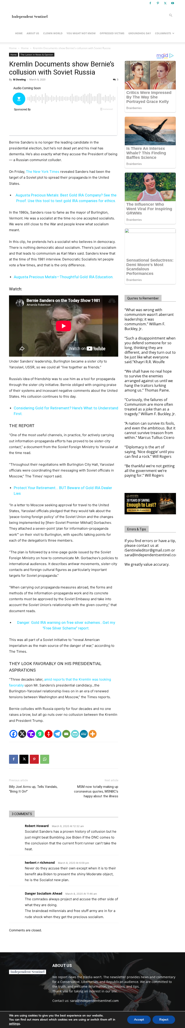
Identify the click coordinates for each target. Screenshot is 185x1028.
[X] (165, 3)
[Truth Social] (31, 734)
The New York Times (42, 171)
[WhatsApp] (44, 759)
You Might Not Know (81, 33)
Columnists (163, 33)
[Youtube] (172, 3)
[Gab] (40, 734)
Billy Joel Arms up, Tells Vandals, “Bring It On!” (33, 789)
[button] (170, 15)
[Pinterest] (157, 3)
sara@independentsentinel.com (94, 1000)
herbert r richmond (40, 862)
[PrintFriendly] (75, 734)
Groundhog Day (139, 33)
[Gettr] (49, 734)
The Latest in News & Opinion (37, 54)
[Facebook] (150, 3)
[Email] (66, 734)
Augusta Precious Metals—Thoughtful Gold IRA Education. (63, 277)
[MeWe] (84, 734)
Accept (139, 1019)
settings (14, 1024)
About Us (33, 33)
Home (19, 33)
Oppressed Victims (112, 33)
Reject (163, 1019)
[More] (93, 734)
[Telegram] (57, 734)
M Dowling (19, 79)
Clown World (52, 33)
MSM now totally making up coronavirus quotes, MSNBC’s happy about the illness (96, 791)
